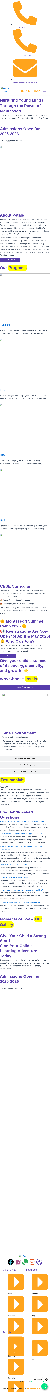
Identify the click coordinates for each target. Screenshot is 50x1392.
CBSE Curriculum (16, 586)
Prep (3, 390)
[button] (44, 91)
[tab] (25, 687)
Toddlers (5, 324)
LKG (2, 455)
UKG (2, 520)
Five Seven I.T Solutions (37, 1388)
